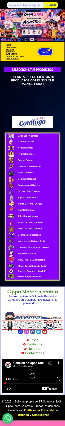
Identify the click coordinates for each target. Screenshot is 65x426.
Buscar (51, 4)
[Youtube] (44, 331)
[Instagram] (20, 331)
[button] (7, 418)
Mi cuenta (10, 52)
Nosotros (11, 47)
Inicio (8, 45)
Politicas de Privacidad (39, 410)
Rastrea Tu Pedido (15, 56)
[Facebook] (32, 331)
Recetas (10, 49)
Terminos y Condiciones (32, 414)
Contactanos (12, 58)
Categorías (11, 54)
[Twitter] (38, 331)
